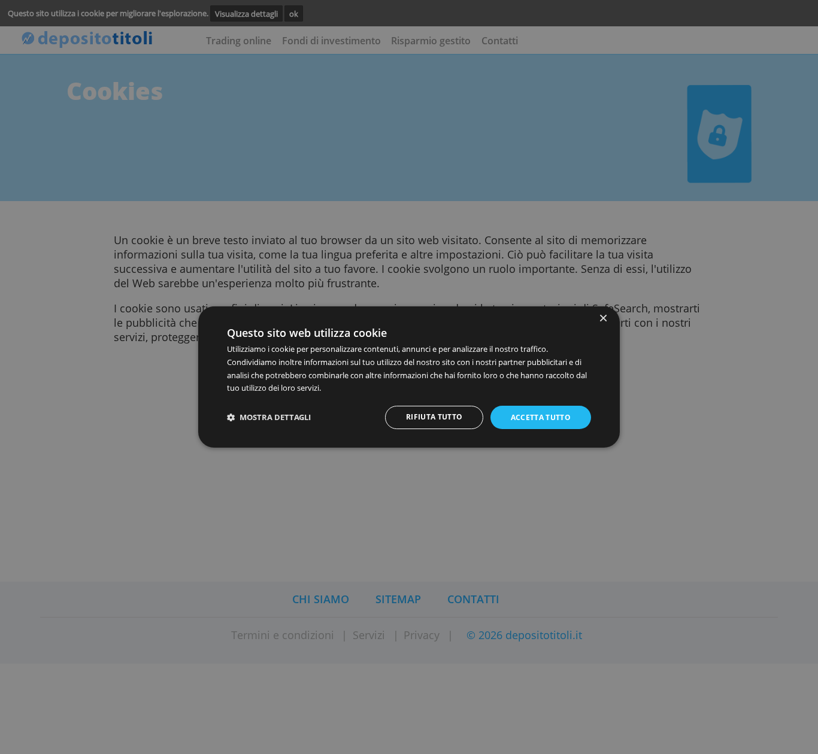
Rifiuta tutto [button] (434, 417)
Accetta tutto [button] (541, 417)
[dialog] (409, 377)
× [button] (603, 319)
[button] (269, 417)
